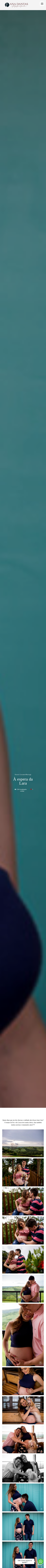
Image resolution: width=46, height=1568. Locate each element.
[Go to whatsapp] (40, 1561)
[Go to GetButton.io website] (40, 1565)
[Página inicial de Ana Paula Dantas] (16, 5)
